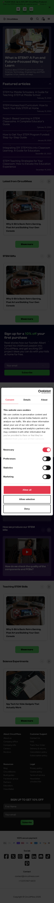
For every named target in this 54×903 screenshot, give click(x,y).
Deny (27, 509)
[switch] (46, 458)
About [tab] (44, 400)
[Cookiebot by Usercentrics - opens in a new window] (38, 392)
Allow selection (27, 499)
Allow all (27, 490)
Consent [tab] (9, 400)
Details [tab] (27, 400)
